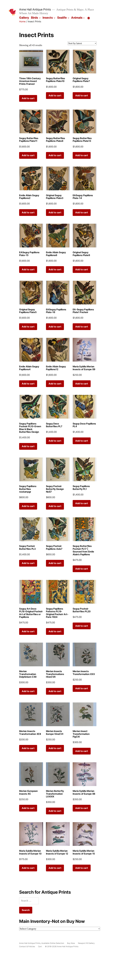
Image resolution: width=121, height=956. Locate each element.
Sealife (62, 17)
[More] (88, 18)
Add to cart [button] (28, 98)
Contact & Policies (27, 946)
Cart (40, 946)
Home (22, 21)
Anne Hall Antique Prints (35, 9)
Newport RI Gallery (86, 943)
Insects (48, 17)
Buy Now (71, 943)
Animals (76, 17)
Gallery (24, 17)
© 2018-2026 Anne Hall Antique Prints (61, 946)
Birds (34, 17)
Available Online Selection (52, 943)
